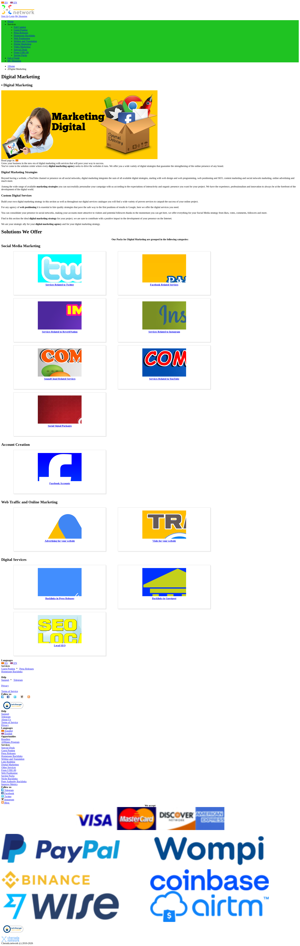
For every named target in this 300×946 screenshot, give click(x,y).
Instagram (9, 799)
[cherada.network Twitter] (15, 697)
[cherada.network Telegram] (2, 697)
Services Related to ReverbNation (60, 331)
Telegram (18, 680)
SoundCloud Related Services (59, 378)
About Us (6, 719)
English (8, 733)
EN (15, 2)
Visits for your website (164, 541)
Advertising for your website (60, 541)
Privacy (5, 685)
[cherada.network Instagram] (22, 697)
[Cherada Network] (18, 14)
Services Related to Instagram (164, 331)
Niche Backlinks (9, 778)
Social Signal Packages (60, 426)
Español (8, 731)
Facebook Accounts (59, 483)
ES (6, 2)
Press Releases (21, 32)
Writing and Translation (25, 41)
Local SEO (59, 645)
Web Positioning (22, 38)
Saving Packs (20, 55)
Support (5, 680)
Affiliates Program (10, 742)
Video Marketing (22, 46)
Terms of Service (9, 691)
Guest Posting (21, 30)
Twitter (7, 796)
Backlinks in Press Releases (59, 598)
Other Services (8, 767)
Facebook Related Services (164, 284)
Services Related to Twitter (59, 284)
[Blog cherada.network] (29, 697)
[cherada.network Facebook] (8, 697)
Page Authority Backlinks (14, 781)
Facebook (9, 793)
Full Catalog (20, 27)
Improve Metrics (9, 784)
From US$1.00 (21, 52)
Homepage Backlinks (24, 35)
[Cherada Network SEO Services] (10, 941)
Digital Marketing (22, 44)
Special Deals (20, 49)
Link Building (8, 761)
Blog (6, 802)
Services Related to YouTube (164, 378)
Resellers (5, 739)
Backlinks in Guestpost (164, 598)
